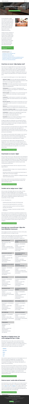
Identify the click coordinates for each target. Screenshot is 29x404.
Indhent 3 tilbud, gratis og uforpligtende (14, 10)
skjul (8, 394)
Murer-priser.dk (5, 1)
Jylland (6, 385)
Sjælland (14, 385)
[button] (12, 399)
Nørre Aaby (5, 350)
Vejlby (4, 353)
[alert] (14, 399)
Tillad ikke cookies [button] (17, 401)
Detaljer (22, 398)
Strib (3, 355)
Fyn (9, 385)
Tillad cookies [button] (11, 401)
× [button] (28, 395)
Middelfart (4, 348)
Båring (4, 352)
